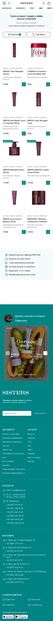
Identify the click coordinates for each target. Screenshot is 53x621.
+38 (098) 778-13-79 (14, 543)
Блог (4, 457)
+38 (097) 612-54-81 (14, 505)
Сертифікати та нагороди (13, 453)
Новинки (31, 453)
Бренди (31, 461)
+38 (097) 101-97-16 (14, 560)
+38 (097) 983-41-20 (14, 512)
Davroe (5, 68)
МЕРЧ (49, 8)
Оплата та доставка (10, 434)
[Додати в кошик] (24, 84)
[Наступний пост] (45, 353)
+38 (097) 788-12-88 (14, 508)
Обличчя (31, 438)
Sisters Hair (10, 599)
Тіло (29, 442)
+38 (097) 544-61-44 (14, 567)
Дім (29, 446)
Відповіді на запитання (12, 442)
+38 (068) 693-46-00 (15, 516)
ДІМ (41, 8)
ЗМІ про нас (7, 450)
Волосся (31, 434)
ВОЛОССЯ (6, 8)
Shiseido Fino (39, 68)
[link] (49, 3)
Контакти (6, 465)
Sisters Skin (35, 599)
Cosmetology (36, 605)
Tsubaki (30, 68)
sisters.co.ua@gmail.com (16, 490)
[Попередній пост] (8, 353)
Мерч (30, 450)
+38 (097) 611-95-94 (14, 551)
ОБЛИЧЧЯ (20, 8)
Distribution (10, 605)
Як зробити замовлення (12, 438)
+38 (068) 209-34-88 (14, 575)
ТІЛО (32, 8)
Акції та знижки (34, 457)
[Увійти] (43, 3)
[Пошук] (9, 3)
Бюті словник (8, 461)
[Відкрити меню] (4, 3)
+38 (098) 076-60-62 (15, 582)
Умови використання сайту (13, 469)
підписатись (40, 413)
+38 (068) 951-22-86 (14, 519)
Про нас (5, 446)
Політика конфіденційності (13, 473)
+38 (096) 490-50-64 (15, 523)
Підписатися (21, 320)
